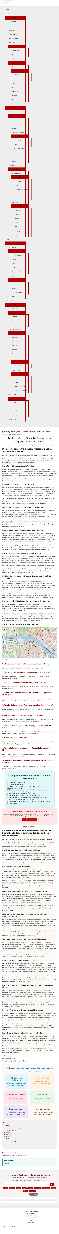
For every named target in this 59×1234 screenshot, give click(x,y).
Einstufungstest (13, 308)
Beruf (13, 87)
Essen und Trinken (17, 255)
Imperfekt (17, 378)
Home (7, 9)
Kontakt (8, 423)
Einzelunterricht (13, 21)
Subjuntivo (14, 354)
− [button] (4, 632)
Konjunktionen (15, 341)
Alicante (53, 1188)
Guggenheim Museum (17, 1129)
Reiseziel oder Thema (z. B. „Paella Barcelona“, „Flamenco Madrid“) (26, 1180)
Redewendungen (16, 407)
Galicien (7, 1138)
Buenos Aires (32, 1190)
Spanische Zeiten (16, 370)
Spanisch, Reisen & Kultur (31, 1217)
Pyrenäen (7, 1136)
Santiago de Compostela (15, 1140)
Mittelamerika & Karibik (18, 173)
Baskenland (33, 431)
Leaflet (43, 657)
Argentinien (18, 210)
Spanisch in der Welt (14, 296)
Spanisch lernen (10, 300)
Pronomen (14, 349)
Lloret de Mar (37, 1188)
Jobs (31, 1220)
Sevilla (24, 1188)
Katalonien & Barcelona (18, 132)
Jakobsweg (43, 1094)
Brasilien (17, 218)
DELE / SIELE (12, 42)
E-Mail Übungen (13, 34)
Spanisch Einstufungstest (31, 1211)
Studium (14, 83)
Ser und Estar (18, 366)
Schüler (14, 67)
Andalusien (15, 120)
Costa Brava (18, 140)
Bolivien (17, 214)
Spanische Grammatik (14, 329)
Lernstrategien (12, 419)
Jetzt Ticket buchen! (29, 819)
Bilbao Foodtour (43, 1078)
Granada (18, 1188)
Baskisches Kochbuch (17, 1094)
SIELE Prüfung (15, 54)
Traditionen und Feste (17, 272)
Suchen (51, 1184)
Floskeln (14, 402)
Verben (14, 358)
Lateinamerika (12, 165)
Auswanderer (15, 91)
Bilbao (39, 431)
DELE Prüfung (15, 50)
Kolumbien (17, 227)
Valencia (30, 1188)
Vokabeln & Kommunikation (16, 394)
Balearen (14, 124)
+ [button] (4, 629)
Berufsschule (18, 74)
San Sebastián (12, 1130)
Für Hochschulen (31, 1213)
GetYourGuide (32, 826)
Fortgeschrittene (16, 321)
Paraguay (17, 231)
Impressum (31, 1222)
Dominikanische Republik (21, 189)
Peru (16, 235)
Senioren (14, 100)
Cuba (16, 185)
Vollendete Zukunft (20, 386)
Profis (13, 325)
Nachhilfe (11, 30)
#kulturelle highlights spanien (19, 1155)
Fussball (14, 259)
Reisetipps (8, 104)
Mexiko (17, 194)
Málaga (25, 1190)
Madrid (5, 1188)
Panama (17, 198)
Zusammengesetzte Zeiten (22, 390)
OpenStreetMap (49, 657)
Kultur (7, 239)
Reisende (14, 95)
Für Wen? (11, 59)
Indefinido (17, 382)
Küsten (14, 161)
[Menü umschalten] (15, 18)
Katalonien (8, 1134)
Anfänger (14, 316)
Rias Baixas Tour (16, 1142)
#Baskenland (8, 1155)
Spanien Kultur (12, 247)
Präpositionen (15, 345)
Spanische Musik (44, 1109)
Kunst (13, 263)
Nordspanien (15, 153)
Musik (13, 267)
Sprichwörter (15, 411)
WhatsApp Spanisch (14, 38)
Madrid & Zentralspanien (18, 148)
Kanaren (14, 128)
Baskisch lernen (17, 1109)
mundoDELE (5, 431)
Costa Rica (18, 181)
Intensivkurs (12, 26)
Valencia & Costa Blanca (18, 157)
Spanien (11, 112)
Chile (16, 222)
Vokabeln (14, 415)
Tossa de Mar (46, 1188)
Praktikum (17, 79)
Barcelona (17, 144)
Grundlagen (15, 337)
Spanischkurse (9, 14)
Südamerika (15, 202)
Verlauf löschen (33, 1194)
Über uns (31, 1218)
